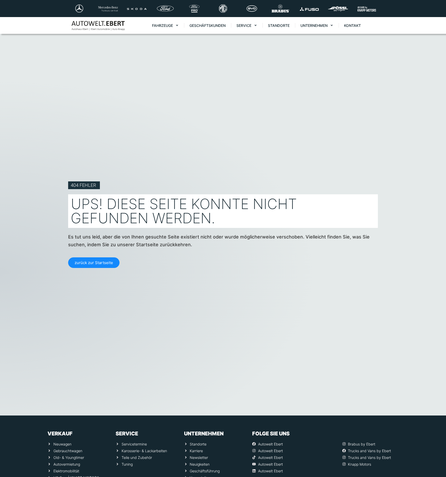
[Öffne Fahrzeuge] (177, 25)
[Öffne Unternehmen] (331, 25)
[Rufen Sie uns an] (434, 399)
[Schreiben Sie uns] (434, 420)
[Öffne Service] (255, 25)
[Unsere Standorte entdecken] (434, 441)
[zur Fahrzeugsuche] (434, 461)
